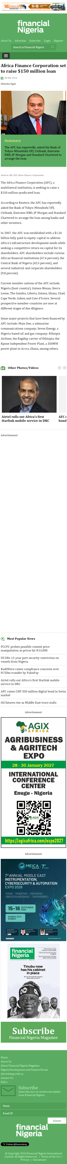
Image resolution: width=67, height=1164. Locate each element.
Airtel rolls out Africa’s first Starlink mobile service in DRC (25, 419)
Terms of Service (50, 1156)
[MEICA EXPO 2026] (33, 940)
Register (58, 40)
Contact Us (7, 1077)
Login (47, 40)
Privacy (25, 1159)
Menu (6, 56)
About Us (6, 40)
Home (4, 1057)
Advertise (20, 40)
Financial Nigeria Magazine (33, 1032)
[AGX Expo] (33, 847)
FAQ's (4, 1081)
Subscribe (35, 40)
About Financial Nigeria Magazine (20, 1065)
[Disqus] (33, 486)
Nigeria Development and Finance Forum (24, 1069)
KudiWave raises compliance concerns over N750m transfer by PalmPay (30, 671)
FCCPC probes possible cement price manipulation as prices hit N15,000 (25, 648)
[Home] (33, 34)
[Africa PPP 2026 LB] (33, 9)
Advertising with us (12, 1073)
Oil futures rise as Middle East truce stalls (28, 702)
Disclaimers (39, 1159)
